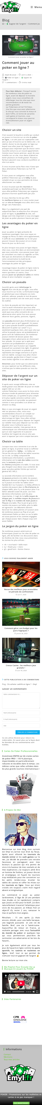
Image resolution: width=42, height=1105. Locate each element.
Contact (7, 1054)
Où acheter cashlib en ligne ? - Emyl (22, 684)
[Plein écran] (37, 992)
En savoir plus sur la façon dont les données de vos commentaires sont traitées (21, 742)
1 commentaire (11, 82)
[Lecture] (5, 992)
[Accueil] (3, 24)
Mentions (8, 1057)
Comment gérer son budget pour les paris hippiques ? (21, 629)
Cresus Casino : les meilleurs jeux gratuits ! (21, 666)
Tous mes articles (12, 1059)
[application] (21, 983)
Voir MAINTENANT (21, 1103)
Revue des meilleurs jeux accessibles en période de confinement (21, 590)
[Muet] (34, 992)
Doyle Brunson (10, 75)
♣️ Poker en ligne (12, 78)
